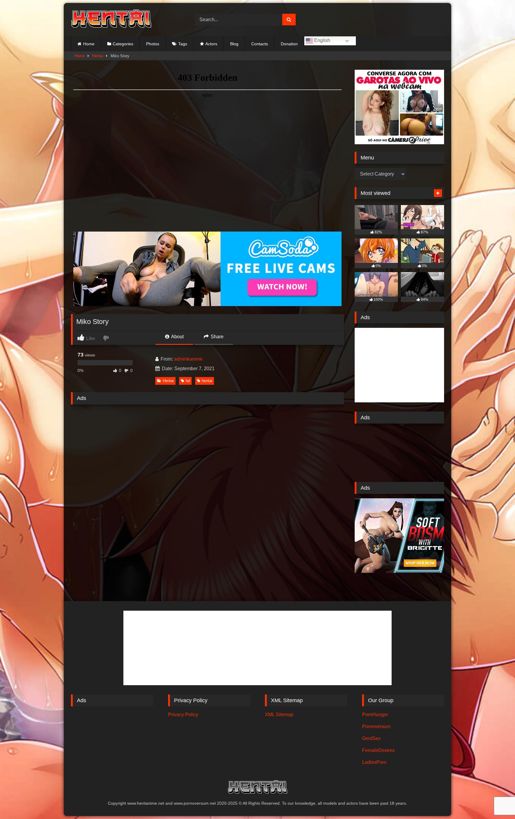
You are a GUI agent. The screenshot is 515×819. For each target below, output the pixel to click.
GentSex (371, 738)
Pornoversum (376, 726)
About (177, 336)
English (321, 40)
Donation (289, 43)
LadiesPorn (374, 762)
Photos (152, 43)
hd (188, 381)
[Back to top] (496, 801)
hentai (207, 381)
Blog (234, 43)
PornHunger (375, 714)
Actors (211, 43)
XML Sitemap (279, 714)
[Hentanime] (111, 20)
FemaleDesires (378, 750)
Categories (123, 43)
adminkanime (188, 359)
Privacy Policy (183, 714)
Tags (182, 43)
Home (88, 43)
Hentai (97, 56)
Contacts (259, 43)
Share (217, 336)
